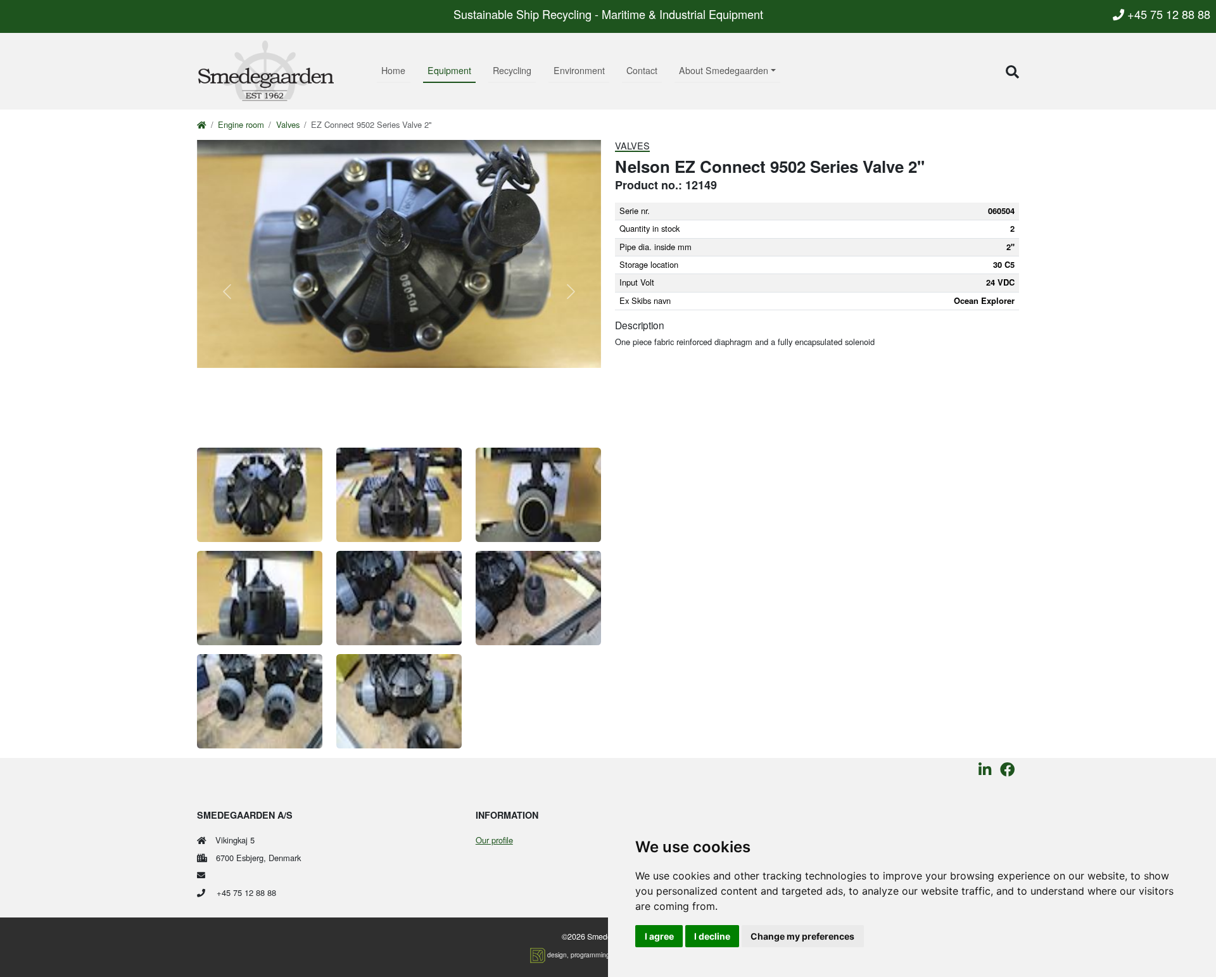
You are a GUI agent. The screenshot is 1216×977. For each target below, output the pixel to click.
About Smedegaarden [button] (723, 70)
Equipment (449, 70)
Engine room (241, 124)
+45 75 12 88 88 (1167, 14)
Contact (641, 70)
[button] (1012, 71)
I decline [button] (712, 936)
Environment (579, 70)
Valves (288, 124)
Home (393, 70)
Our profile (494, 840)
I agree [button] (659, 936)
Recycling (512, 70)
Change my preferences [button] (802, 936)
